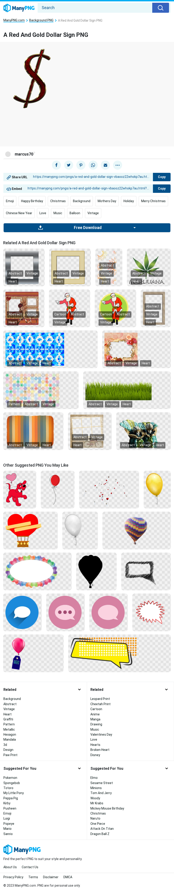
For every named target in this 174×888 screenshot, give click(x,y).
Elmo (94, 778)
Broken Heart (99, 750)
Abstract (15, 273)
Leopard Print (100, 699)
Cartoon (60, 314)
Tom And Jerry (101, 793)
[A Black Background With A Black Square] (96, 571)
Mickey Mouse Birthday (107, 808)
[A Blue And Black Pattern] (50, 349)
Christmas (58, 201)
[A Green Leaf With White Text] (149, 267)
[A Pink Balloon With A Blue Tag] (33, 653)
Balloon (75, 213)
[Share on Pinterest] (80, 165)
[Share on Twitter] (68, 165)
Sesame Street (101, 783)
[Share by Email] (105, 165)
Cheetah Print (100, 704)
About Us (10, 867)
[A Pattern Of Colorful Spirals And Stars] (40, 390)
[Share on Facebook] (56, 165)
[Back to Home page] (18, 8)
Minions (96, 788)
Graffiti (8, 719)
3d (5, 745)
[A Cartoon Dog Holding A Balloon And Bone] (19, 489)
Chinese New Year (19, 213)
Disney (95, 755)
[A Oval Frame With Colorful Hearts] (37, 571)
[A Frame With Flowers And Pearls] (136, 349)
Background (81, 201)
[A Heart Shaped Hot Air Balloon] (30, 530)
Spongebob (11, 783)
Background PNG (41, 20)
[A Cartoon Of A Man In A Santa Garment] (115, 308)
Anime (95, 714)
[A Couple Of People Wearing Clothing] (143, 431)
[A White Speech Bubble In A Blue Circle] (22, 612)
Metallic (9, 729)
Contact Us (30, 867)
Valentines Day (101, 734)
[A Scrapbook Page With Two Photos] (23, 308)
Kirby (6, 803)
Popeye (8, 823)
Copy (162, 177)
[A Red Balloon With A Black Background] (57, 489)
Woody (95, 798)
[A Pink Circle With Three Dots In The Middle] (65, 612)
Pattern (14, 404)
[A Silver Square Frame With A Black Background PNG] (23, 267)
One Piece (97, 823)
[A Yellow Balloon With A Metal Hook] (157, 489)
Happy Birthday (32, 201)
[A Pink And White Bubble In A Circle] (109, 612)
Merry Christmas (153, 201)
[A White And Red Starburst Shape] (152, 612)
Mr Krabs (96, 803)
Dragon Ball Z (99, 834)
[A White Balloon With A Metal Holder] (80, 530)
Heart (13, 281)
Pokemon (10, 778)
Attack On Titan (102, 828)
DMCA (67, 877)
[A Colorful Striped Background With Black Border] (33, 431)
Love (42, 213)
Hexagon (9, 734)
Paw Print (10, 755)
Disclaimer (50, 877)
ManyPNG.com (14, 20)
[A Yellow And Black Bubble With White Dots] (119, 653)
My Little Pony (13, 793)
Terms (33, 877)
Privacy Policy (13, 877)
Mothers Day (107, 201)
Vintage (93, 213)
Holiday (128, 201)
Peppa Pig (10, 798)
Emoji (10, 201)
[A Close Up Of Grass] (127, 390)
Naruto (95, 818)
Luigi (6, 818)
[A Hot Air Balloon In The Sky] (137, 530)
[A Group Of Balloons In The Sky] (109, 489)
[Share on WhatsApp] (93, 165)
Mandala (9, 739)
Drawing (96, 724)
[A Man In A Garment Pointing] (69, 308)
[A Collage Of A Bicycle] (89, 431)
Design (8, 750)
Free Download (88, 227)
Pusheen (9, 808)
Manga (95, 719)
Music (57, 213)
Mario (7, 828)
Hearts (95, 745)
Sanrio (8, 834)
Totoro (8, 788)
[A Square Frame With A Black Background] (69, 267)
